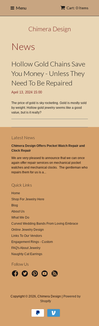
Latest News (23, 137)
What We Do (20, 217)
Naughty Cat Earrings (26, 254)
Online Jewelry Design (27, 230)
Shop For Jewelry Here (27, 199)
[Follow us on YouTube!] (45, 275)
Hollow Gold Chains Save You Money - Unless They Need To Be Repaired (48, 73)
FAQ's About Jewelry (25, 248)
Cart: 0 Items (77, 8)
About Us (18, 211)
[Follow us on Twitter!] (26, 275)
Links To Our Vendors (26, 236)
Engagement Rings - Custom (32, 242)
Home (15, 193)
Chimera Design (49, 29)
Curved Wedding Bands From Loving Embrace (44, 223)
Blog (14, 205)
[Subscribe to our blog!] (55, 275)
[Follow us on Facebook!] (16, 275)
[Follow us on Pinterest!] (36, 275)
